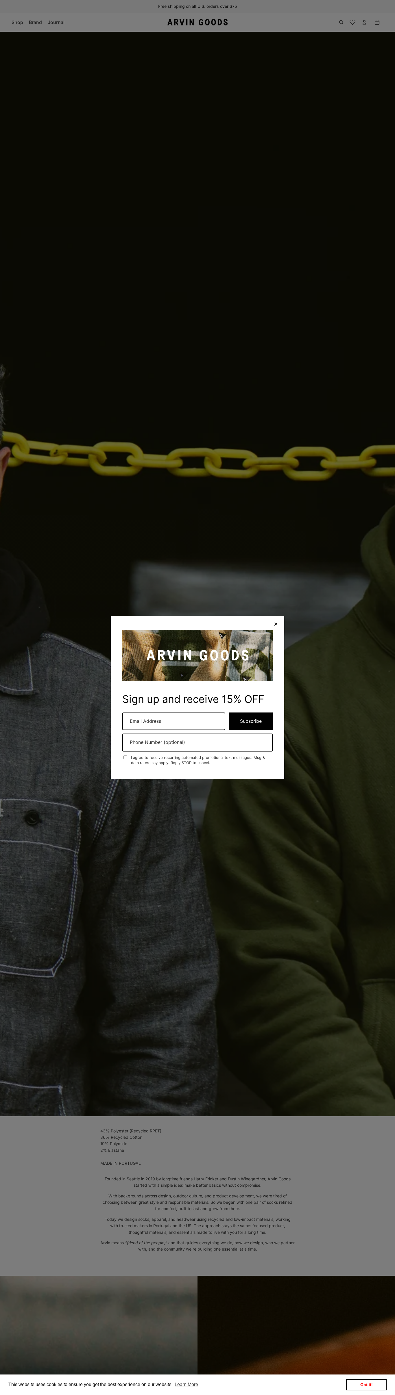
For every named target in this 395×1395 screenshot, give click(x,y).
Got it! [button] (366, 1384)
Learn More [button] (186, 1384)
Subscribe (251, 721)
